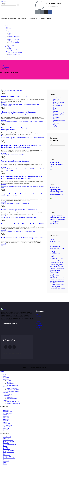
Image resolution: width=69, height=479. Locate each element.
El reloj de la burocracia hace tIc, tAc (14, 96)
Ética (55, 290)
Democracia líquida (55, 255)
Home (5, 66)
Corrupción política (58, 102)
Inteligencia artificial (58, 114)
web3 (52, 290)
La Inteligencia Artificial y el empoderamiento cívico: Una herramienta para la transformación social (21, 146)
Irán (55, 270)
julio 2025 (6, 416)
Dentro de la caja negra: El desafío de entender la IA (19, 210)
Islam (57, 272)
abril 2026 (6, 410)
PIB (56, 279)
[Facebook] (50, 12)
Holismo (51, 266)
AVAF (52, 239)
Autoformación (57, 97)
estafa (59, 260)
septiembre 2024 (7, 425)
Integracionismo (61, 268)
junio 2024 (6, 429)
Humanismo (56, 111)
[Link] (37, 12)
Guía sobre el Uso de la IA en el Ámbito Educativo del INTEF (22, 224)
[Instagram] (46, 12)
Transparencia (60, 288)
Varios (55, 126)
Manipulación (54, 274)
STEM (57, 286)
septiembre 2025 (7, 413)
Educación (56, 104)
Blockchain (56, 99)
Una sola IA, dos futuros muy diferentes (15, 161)
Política (55, 122)
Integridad (52, 270)
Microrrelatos (56, 117)
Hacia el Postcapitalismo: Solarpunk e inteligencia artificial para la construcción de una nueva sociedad (21, 177)
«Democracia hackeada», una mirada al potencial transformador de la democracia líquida (18, 113)
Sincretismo (58, 284)
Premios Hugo (55, 281)
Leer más (3, 102)
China (54, 244)
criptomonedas (54, 249)
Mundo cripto (57, 119)
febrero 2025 (6, 422)
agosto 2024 (6, 426)
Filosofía (55, 110)
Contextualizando (58, 100)
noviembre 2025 (7, 411)
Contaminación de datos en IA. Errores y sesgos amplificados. (22, 238)
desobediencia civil (53, 260)
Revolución (58, 282)
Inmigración (54, 268)
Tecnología (6, 67)
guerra (60, 264)
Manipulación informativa (54, 276)
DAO (62, 248)
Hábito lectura (58, 266)
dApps (53, 251)
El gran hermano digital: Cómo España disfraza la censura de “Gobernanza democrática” (57, 219)
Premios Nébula (53, 282)
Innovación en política (59, 113)
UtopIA (55, 125)
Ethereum (61, 262)
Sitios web (56, 123)
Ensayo (55, 108)
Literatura (55, 116)
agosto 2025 (6, 414)
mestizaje (59, 277)
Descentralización (57, 258)
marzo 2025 (6, 420)
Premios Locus (61, 281)
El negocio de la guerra (9, 444)
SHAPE (52, 284)
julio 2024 (6, 428)
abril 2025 (6, 419)
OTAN (52, 279)
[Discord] (42, 12)
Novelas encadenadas (59, 120)
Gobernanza (54, 264)
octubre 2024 (6, 423)
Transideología (53, 288)
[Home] (3, 1)
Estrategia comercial (54, 262)
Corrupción (55, 246)
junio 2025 (6, 417)
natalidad (63, 277)
